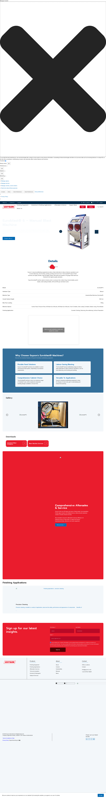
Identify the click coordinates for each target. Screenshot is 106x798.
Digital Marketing (13, 740)
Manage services (5, 183)
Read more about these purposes (9, 188)
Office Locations (86, 664)
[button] (53, 79)
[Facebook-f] (89, 739)
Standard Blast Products (11, 443)
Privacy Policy (4, 196)
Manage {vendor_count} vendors (9, 185)
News (57, 673)
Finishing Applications (35, 667)
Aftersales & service (34, 669)
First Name (52, 627)
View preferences (17, 191)
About (57, 664)
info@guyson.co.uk (86, 669)
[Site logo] (9, 206)
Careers (58, 667)
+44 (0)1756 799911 (87, 671)
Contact (84, 667)
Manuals (58, 671)
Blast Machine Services (36, 443)
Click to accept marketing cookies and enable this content (53, 330)
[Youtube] (94, 739)
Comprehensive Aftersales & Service (71, 506)
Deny (9, 191)
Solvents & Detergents (35, 673)
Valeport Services (34, 675)
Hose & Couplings (91, 207)
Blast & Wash (82, 207)
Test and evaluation (34, 671)
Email (51, 634)
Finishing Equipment (34, 664)
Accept (3, 191)
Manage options (5, 181)
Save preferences (29, 191)
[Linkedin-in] (87, 739)
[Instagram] (91, 739)
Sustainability (59, 669)
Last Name (78, 627)
